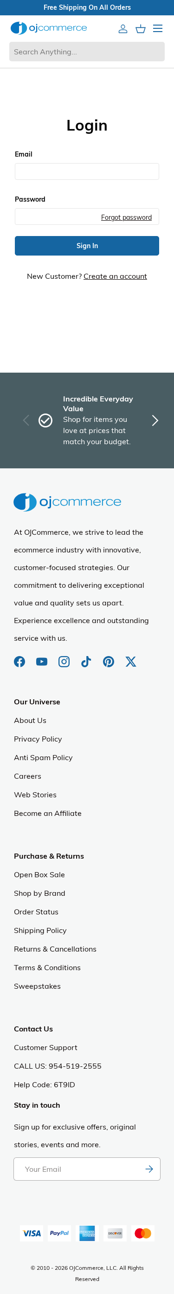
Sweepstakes (37, 986)
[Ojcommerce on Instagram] (65, 657)
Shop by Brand (39, 893)
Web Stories (35, 794)
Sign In (87, 246)
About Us (30, 720)
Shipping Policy (40, 930)
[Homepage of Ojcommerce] (48, 28)
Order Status (36, 911)
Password (30, 199)
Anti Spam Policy (43, 757)
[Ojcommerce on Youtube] (43, 657)
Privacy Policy (38, 738)
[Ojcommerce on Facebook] (20, 657)
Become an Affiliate (48, 813)
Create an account (115, 276)
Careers (27, 776)
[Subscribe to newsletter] (149, 1169)
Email (23, 154)
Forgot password (126, 217)
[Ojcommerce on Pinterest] (109, 657)
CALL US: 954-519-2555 (58, 1066)
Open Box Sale (39, 874)
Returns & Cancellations (55, 948)
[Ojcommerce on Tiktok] (87, 657)
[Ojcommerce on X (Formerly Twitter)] (131, 657)
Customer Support (45, 1047)
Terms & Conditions (47, 967)
